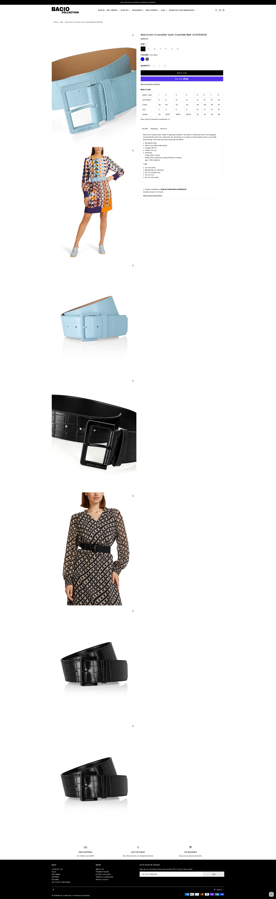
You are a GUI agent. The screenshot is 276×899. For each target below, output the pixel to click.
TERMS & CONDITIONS (104, 877)
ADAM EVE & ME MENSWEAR (181, 10)
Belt (61, 22)
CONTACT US (57, 869)
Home (56, 22)
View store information (152, 195)
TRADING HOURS (102, 872)
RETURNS (55, 879)
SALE (163, 10)
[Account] (220, 10)
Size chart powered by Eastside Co (155, 119)
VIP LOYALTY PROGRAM (61, 882)
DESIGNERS (137, 10)
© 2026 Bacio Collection (62, 895)
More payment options (150, 84)
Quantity (145, 66)
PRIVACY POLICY (102, 879)
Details (145, 128)
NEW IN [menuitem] (101, 10)
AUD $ (219, 890)
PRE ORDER (56, 874)
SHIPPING (55, 877)
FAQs (54, 872)
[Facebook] (53, 890)
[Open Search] (216, 10)
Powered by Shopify (81, 895)
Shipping (154, 128)
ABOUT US (100, 869)
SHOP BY (125, 10)
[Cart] (223, 10)
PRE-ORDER (112, 10)
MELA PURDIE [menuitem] (151, 10)
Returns (163, 128)
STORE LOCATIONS (103, 874)
